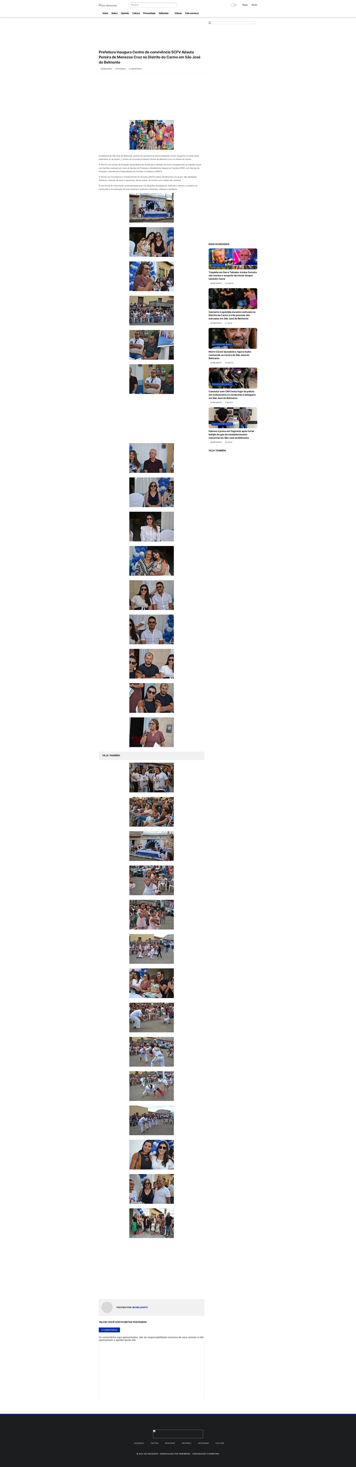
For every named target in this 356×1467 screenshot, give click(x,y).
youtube (219, 1443)
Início (105, 13)
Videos (178, 13)
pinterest (186, 1443)
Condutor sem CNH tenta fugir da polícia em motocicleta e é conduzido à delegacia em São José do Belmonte (232, 395)
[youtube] (256, 13)
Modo (254, 5)
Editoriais (164, 13)
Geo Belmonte (151, 1454)
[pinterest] (251, 13)
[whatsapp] (233, 13)
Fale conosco (192, 13)
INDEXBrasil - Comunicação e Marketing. (199, 1454)
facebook (139, 1443)
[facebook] (242, 13)
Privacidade (149, 13)
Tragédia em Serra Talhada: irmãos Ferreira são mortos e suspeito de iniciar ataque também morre (233, 275)
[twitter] (247, 13)
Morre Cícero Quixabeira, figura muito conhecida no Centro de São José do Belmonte (230, 355)
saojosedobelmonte (222, 344)
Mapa (245, 5)
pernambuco (218, 265)
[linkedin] (123, 1292)
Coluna (136, 13)
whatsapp (170, 1443)
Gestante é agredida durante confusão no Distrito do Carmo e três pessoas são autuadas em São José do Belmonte (232, 315)
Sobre (114, 13)
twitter (154, 1443)
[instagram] (238, 13)
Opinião (125, 13)
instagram (203, 1443)
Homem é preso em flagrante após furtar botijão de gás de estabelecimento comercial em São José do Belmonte (231, 434)
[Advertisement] (151, 97)
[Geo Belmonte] (108, 5)
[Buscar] (175, 5)
